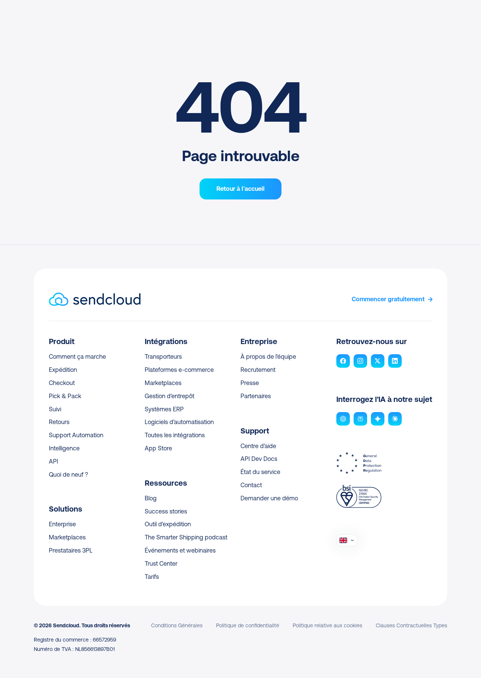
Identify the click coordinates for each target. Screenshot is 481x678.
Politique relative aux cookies (327, 625)
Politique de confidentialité (247, 625)
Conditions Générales (177, 625)
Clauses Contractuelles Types (411, 625)
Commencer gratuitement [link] (388, 299)
